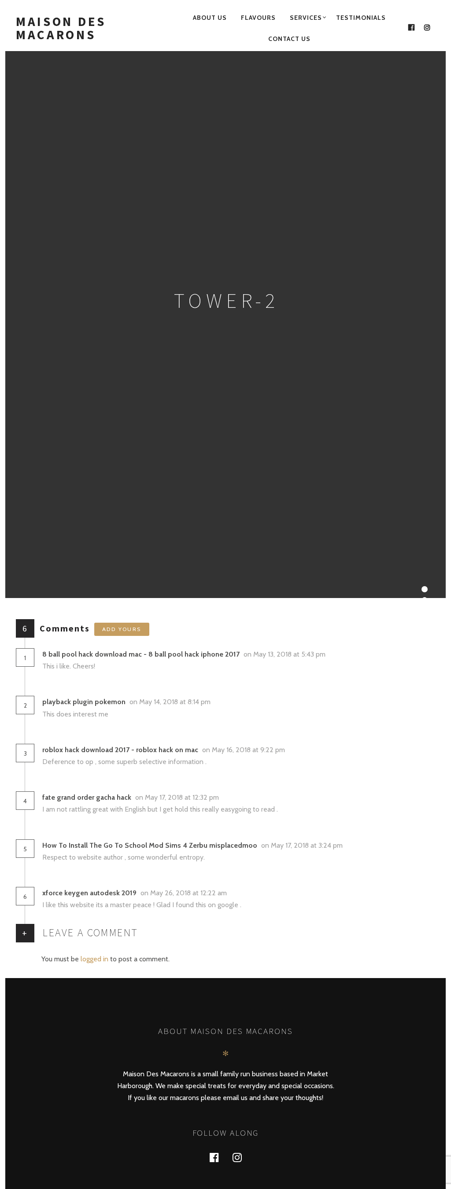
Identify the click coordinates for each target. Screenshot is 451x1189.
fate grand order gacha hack (86, 797)
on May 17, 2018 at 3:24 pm (302, 845)
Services (306, 18)
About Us (210, 18)
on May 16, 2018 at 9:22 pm (244, 750)
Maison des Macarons (61, 28)
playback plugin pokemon (84, 702)
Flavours (258, 18)
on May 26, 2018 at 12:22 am (184, 893)
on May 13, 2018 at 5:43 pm (285, 654)
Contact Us (289, 39)
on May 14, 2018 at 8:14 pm (170, 702)
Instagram (242, 1157)
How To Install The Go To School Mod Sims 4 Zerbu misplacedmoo (149, 845)
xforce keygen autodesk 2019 (89, 893)
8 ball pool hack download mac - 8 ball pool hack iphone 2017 (141, 654)
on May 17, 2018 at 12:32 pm (178, 797)
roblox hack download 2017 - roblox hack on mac (120, 750)
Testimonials (361, 18)
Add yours (121, 629)
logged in (94, 959)
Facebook (219, 1157)
